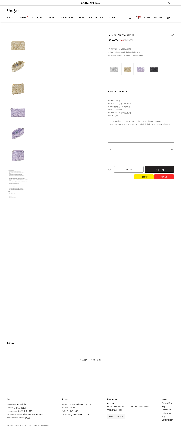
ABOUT (10, 17)
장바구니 (128, 169)
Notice (120, 416)
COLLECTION (66, 17)
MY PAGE (158, 17)
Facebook (166, 409)
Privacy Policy (167, 403)
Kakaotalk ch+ (168, 419)
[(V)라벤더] (141, 69)
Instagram (166, 413)
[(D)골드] (127, 69)
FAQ (111, 416)
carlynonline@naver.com (78, 414)
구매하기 (159, 169)
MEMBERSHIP (96, 17)
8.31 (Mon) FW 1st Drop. (90, 3)
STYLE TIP (37, 17)
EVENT (50, 17)
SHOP (23, 17)
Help (163, 406)
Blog (163, 416)
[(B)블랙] (154, 69)
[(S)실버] (114, 69)
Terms (164, 399)
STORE (112, 17)
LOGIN (146, 17)
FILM (81, 17)
